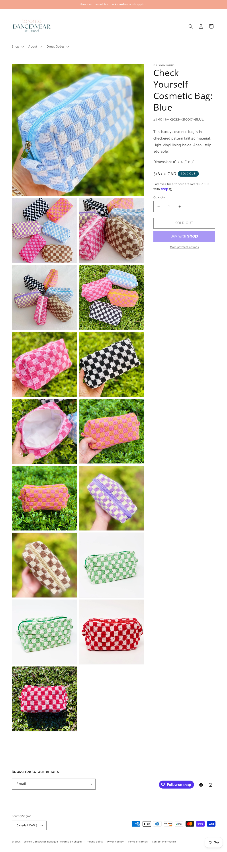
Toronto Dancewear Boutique (40, 842)
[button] (17, 47)
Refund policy (95, 842)
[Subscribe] (90, 784)
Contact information (164, 842)
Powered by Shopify (70, 842)
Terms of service (138, 842)
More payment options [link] (184, 247)
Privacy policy (115, 842)
